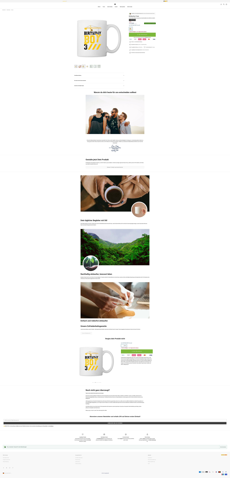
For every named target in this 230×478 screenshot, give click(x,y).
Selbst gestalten (122, 6)
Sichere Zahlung (78, 463)
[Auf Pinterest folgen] (12, 467)
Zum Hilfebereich (86, 333)
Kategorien (4, 9)
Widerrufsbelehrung (151, 461)
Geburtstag (8, 9)
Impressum (150, 457)
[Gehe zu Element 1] (76, 66)
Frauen (104, 6)
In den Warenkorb (142, 34)
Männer (99, 6)
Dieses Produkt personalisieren (115, 167)
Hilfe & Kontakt (129, 6)
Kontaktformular (6, 457)
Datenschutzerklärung (152, 459)
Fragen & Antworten (6, 459)
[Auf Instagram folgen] (9, 467)
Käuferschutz (77, 459)
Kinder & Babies (109, 6)
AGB (149, 463)
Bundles (116, 6)
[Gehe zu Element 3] (83, 66)
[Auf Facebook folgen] (3, 467)
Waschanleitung (6, 461)
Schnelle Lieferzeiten (79, 457)
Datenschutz (77, 461)
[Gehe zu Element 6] (95, 66)
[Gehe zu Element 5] (91, 66)
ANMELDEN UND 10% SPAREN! (115, 423)
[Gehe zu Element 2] (79, 66)
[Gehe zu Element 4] (87, 66)
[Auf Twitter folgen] (6, 467)
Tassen (12, 9)
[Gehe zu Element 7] (99, 66)
